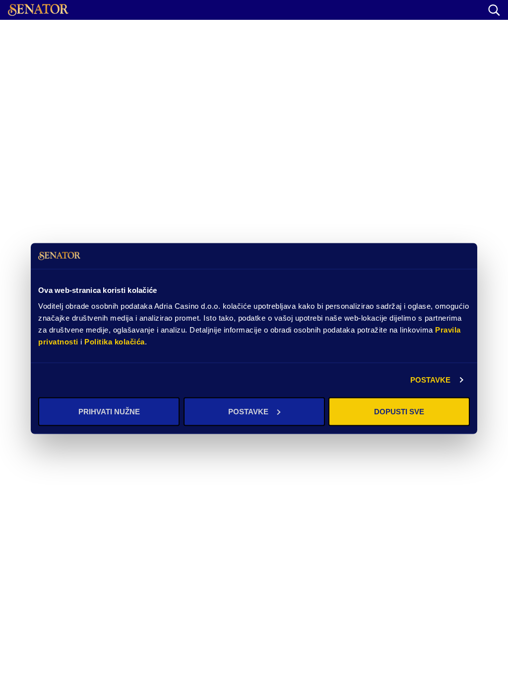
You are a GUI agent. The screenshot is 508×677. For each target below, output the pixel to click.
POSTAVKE (430, 380)
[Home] (38, 10)
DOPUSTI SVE (399, 411)
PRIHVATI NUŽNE (109, 411)
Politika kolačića (114, 341)
